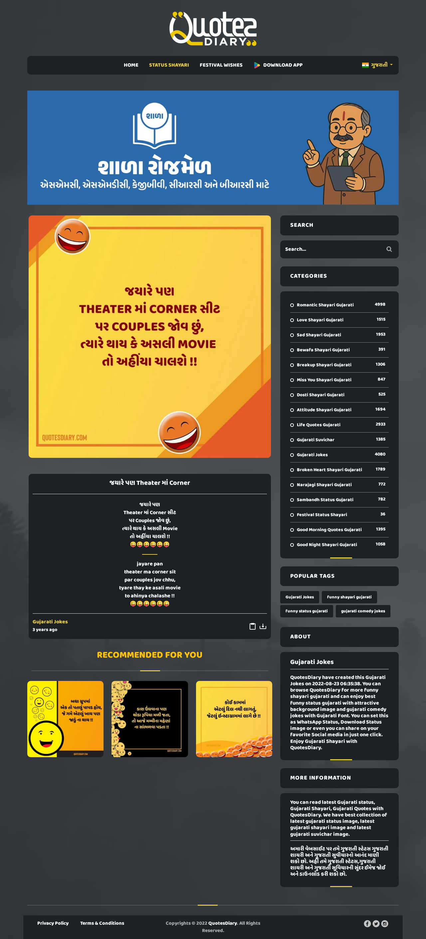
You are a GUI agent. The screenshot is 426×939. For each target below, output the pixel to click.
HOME (131, 65)
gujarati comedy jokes (363, 611)
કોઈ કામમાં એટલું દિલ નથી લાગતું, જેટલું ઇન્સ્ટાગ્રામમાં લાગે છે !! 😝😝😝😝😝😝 (234, 719)
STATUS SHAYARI (169, 65)
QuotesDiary (222, 923)
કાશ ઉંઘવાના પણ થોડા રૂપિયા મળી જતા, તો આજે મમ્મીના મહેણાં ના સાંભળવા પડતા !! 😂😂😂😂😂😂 (150, 719)
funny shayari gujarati (349, 597)
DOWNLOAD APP (283, 65)
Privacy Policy (53, 923)
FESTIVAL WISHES (221, 65)
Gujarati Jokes (50, 622)
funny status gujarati (307, 611)
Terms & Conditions (102, 923)
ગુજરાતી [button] (379, 65)
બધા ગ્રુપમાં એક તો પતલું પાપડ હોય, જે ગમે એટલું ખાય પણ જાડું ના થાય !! (65, 719)
